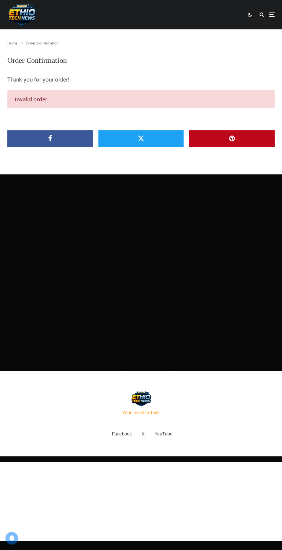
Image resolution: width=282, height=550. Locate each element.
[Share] (50, 138)
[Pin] (232, 138)
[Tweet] (141, 138)
